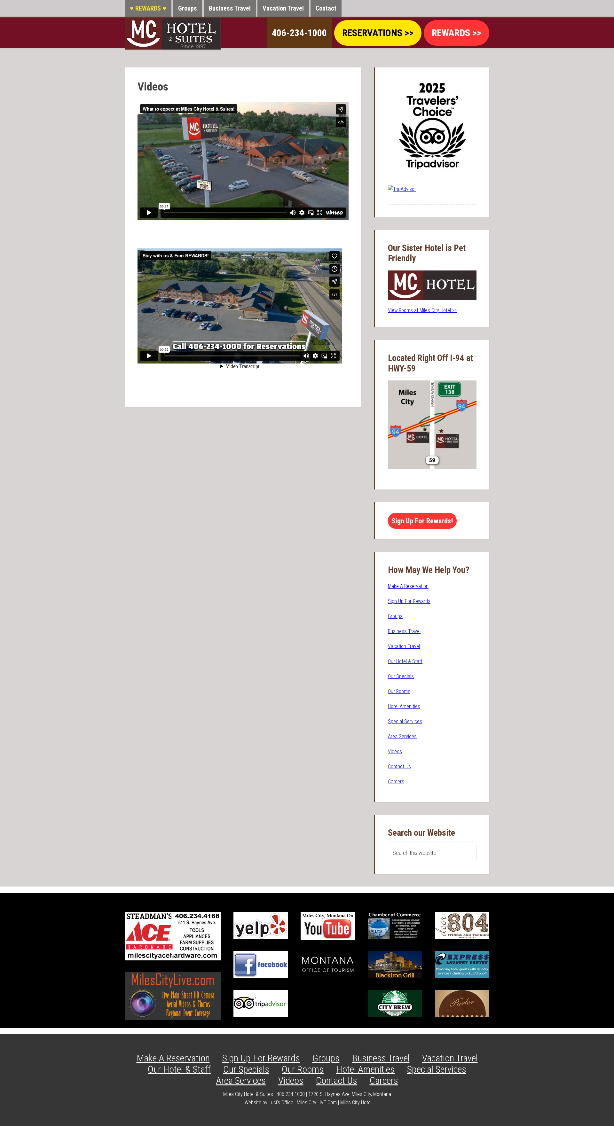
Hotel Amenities (404, 706)
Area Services (402, 736)
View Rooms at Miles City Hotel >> (422, 310)
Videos (395, 751)
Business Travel (404, 631)
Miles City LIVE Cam (317, 1102)
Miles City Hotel (356, 1102)
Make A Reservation (408, 586)
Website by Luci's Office (269, 1102)
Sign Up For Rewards (409, 601)
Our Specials (401, 676)
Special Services (405, 721)
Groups (395, 616)
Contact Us (399, 766)
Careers (396, 781)
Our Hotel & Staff (405, 661)
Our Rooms (399, 691)
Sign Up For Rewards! (422, 521)
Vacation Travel (404, 646)
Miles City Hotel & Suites (173, 34)
